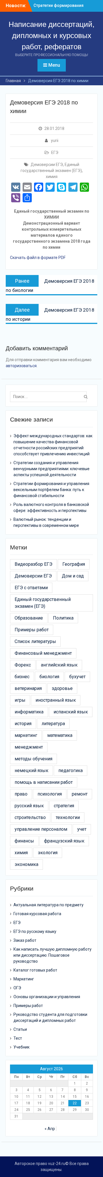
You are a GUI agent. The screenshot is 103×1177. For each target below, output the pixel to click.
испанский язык (71, 712)
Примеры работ (32, 629)
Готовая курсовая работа (37, 913)
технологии (68, 817)
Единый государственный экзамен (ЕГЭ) (43, 603)
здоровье (62, 688)
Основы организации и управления (46, 996)
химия (52, 176)
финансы (24, 841)
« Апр (50, 1128)
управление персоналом (41, 829)
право (21, 794)
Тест (17, 1038)
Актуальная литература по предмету (48, 905)
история (23, 723)
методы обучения (33, 758)
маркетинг (26, 735)
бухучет (77, 676)
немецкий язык (31, 770)
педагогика (70, 770)
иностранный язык (55, 700)
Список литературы (35, 641)
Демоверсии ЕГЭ (47, 164)
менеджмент (29, 747)
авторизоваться (21, 365)
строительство (30, 817)
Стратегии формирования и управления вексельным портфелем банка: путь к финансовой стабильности (51, 489)
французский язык (64, 841)
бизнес (22, 676)
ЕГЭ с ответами (31, 587)
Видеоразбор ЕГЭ (33, 564)
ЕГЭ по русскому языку (34, 931)
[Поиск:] (50, 396)
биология (49, 676)
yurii (54, 140)
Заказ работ (24, 940)
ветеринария (28, 688)
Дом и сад (73, 576)
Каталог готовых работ (35, 970)
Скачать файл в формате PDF (38, 257)
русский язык (29, 805)
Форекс (23, 665)
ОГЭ (17, 988)
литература (53, 723)
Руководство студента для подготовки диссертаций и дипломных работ (50, 1017)
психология (49, 794)
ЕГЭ (54, 152)
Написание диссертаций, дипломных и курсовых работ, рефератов (51, 35)
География (73, 564)
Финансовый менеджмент (43, 653)
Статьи (20, 1029)
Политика (63, 618)
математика (59, 735)
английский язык (59, 665)
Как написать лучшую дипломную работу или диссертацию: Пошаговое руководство (52, 955)
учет (81, 829)
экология (48, 852)
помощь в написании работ (44, 782)
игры (20, 700)
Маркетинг (23, 979)
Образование (29, 618)
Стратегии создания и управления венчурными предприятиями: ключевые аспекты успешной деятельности (51, 468)
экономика (26, 864)
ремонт (80, 794)
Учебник (21, 1047)
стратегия (64, 805)
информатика (29, 712)
